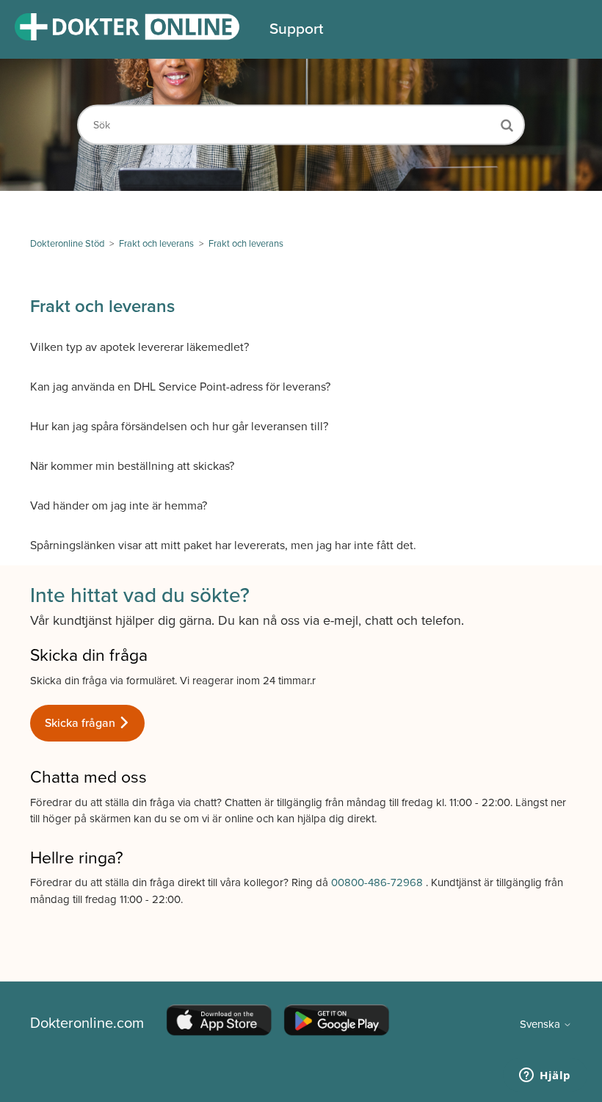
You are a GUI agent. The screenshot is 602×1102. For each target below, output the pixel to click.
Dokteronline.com (87, 1023)
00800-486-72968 (378, 882)
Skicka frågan (81, 723)
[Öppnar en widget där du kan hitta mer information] (545, 1076)
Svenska (541, 1024)
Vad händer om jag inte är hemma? (118, 506)
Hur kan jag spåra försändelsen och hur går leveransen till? (179, 426)
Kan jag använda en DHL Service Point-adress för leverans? (180, 387)
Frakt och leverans (156, 244)
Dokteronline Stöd (67, 244)
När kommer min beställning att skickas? (132, 466)
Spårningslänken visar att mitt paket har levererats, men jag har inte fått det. (223, 545)
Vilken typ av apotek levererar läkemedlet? (139, 347)
